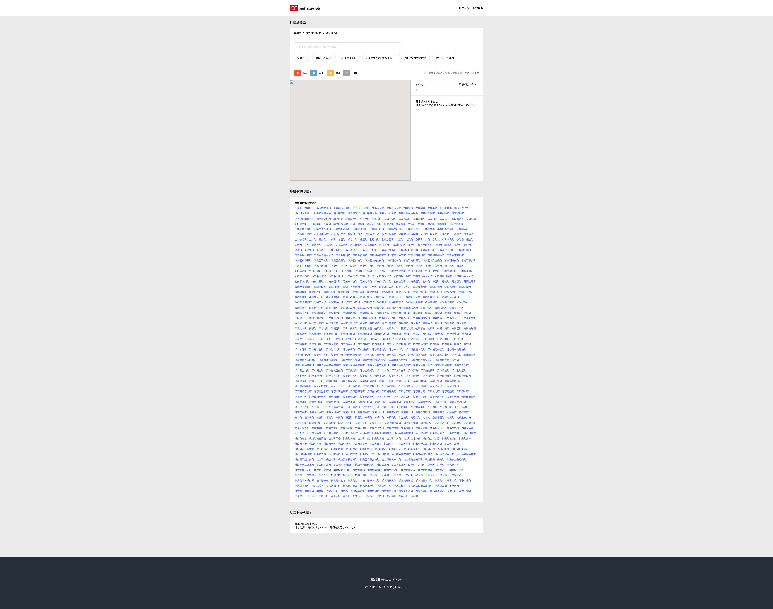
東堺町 (416, 333)
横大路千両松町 (370, 480)
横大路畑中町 (333, 485)
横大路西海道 (425, 469)
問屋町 (428, 312)
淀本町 (380, 496)
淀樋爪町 (369, 496)
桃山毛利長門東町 (364, 464)
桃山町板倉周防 (317, 438)
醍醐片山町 (373, 291)
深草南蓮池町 (461, 407)
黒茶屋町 (316, 244)
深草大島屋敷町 (443, 365)
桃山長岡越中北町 (444, 454)
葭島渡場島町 (437, 490)
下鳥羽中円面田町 (379, 255)
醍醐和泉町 (335, 286)
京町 (427, 239)
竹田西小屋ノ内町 (422, 276)
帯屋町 (351, 234)
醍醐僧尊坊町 (316, 307)
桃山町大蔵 (364, 438)
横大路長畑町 (302, 485)
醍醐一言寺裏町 (351, 286)
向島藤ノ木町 (437, 428)
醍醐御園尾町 (319, 312)
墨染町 (428, 265)
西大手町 (415, 323)
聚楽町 (390, 265)
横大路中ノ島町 (443, 480)
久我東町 (328, 244)
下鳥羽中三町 (398, 255)
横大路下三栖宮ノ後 (450, 475)
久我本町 (384, 244)
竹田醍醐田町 (449, 270)
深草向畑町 (349, 412)
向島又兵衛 (467, 428)
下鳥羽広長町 (338, 260)
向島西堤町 (361, 428)
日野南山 (447, 344)
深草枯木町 (383, 370)
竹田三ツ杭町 (350, 281)
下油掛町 (309, 250)
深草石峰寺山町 (303, 391)
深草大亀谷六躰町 (422, 365)
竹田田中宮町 (432, 270)
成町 (384, 323)
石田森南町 (315, 223)
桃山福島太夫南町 (434, 459)
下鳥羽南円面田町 (374, 260)
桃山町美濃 (351, 454)
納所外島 (338, 218)
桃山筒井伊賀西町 (401, 454)
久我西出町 (371, 244)
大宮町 (431, 223)
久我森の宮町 (398, 244)
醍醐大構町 (436, 286)
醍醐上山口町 (420, 291)
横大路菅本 (354, 480)
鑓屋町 (431, 464)
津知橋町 (418, 312)
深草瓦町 (413, 370)
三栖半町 (379, 417)
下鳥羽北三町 (427, 250)
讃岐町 (448, 244)
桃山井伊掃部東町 (403, 433)
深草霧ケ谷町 (350, 375)
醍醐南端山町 (367, 312)
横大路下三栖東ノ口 (426, 475)
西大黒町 (461, 323)
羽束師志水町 (348, 333)
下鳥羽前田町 (355, 260)
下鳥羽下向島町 (303, 208)
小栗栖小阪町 (377, 229)
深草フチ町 (368, 407)
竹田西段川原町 (443, 276)
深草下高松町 (403, 380)
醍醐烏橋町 (450, 291)
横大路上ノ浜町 (322, 469)
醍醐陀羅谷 (301, 307)
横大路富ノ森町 (423, 480)
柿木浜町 (381, 234)
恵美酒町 (389, 223)
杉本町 (419, 265)
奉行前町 (464, 412)
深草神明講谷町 (303, 386)
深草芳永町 (392, 412)
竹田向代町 (366, 281)
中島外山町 (405, 318)
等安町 (438, 312)
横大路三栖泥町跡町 (327, 490)
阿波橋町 (377, 218)
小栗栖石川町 (456, 223)
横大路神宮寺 (338, 480)
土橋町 (310, 318)
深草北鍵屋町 (459, 370)
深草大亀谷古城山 (408, 213)
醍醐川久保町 (466, 291)
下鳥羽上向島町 (387, 250)
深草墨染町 (453, 386)
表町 (360, 234)
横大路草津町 (374, 469)
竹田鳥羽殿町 (302, 276)
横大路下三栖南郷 (403, 475)
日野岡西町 (361, 339)
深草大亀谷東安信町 (421, 359)
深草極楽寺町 (444, 375)
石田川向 (432, 218)
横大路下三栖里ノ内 (330, 475)
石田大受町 (405, 218)
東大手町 (396, 333)
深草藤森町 (354, 407)
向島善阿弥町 (410, 422)
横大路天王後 (389, 480)
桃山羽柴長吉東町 (369, 459)
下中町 (334, 265)
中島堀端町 (470, 318)
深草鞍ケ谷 (366, 375)
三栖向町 (391, 417)
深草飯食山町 (379, 349)
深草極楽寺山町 (462, 375)
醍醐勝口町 (368, 302)
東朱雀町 (427, 333)
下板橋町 (321, 250)
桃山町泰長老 (360, 443)
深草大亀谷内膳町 (350, 359)
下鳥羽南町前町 (341, 208)
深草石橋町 (349, 349)
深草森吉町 (364, 412)
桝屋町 (349, 417)
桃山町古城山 (449, 438)
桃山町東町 (380, 449)
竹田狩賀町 (347, 270)
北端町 (399, 239)
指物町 (438, 244)
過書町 (402, 234)
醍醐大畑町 (465, 286)
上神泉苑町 (301, 239)
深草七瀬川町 (437, 396)
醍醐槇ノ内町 (456, 307)
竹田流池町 (400, 281)
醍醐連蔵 (396, 312)
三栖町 (368, 417)
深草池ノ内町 (333, 349)
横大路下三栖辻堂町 (380, 475)
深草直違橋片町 (370, 386)
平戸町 (457, 344)
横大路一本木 (454, 464)
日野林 (390, 344)
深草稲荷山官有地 (304, 218)
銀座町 (469, 239)
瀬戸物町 (449, 265)
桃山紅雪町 (421, 433)
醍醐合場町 (470, 281)
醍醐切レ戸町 (396, 297)
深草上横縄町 (367, 370)
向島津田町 (470, 422)
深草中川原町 (384, 396)
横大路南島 (354, 213)
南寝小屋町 (438, 417)
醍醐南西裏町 (350, 312)
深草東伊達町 (425, 401)
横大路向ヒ (373, 490)
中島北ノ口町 (369, 318)
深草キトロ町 (333, 375)
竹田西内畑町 (384, 276)
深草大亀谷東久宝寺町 (447, 359)
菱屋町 (349, 339)
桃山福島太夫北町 (391, 459)
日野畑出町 (378, 344)
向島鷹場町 (426, 422)
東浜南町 (466, 333)
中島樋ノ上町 (454, 318)
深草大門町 (434, 391)
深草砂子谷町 (437, 386)
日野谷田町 (458, 339)
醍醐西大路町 (348, 307)
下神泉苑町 (335, 250)
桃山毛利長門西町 (343, 464)
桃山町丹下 (390, 443)
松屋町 (358, 417)
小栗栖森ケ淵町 (303, 234)
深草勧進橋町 (427, 370)
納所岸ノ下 (392, 328)
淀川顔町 (299, 496)
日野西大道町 (331, 344)
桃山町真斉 (315, 443)
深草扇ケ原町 (427, 213)
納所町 (431, 328)
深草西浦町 (301, 401)
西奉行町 (324, 328)
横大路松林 (400, 485)
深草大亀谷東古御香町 (328, 365)
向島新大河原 (393, 208)
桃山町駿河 (344, 443)
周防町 (409, 265)
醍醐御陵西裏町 (450, 297)
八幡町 (440, 464)
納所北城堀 (407, 328)
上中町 (312, 239)
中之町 (344, 323)
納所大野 (379, 328)
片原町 (433, 234)
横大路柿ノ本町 (303, 469)
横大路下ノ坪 (456, 469)
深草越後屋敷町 (353, 354)
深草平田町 (441, 401)
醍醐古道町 (441, 307)
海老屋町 (401, 223)
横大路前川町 (384, 485)
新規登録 (478, 8)
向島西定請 (347, 428)
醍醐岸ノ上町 (316, 297)
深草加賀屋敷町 (334, 370)
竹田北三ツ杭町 (363, 270)
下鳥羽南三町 (393, 260)
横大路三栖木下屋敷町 (447, 485)
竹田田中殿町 (415, 270)
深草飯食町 (364, 349)
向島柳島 (420, 208)
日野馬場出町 (403, 344)
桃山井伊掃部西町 (381, 433)
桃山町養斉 (383, 454)
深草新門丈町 (321, 386)
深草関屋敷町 (321, 391)
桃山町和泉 (301, 438)
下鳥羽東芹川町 (455, 255)
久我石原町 (342, 244)
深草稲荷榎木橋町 (415, 349)
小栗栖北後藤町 (341, 229)
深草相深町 (301, 349)
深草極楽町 (301, 380)
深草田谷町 (419, 391)
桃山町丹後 (405, 443)
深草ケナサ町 (396, 375)
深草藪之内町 (323, 218)
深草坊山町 (446, 407)
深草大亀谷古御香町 (354, 365)
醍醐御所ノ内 (413, 297)
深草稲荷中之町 (303, 354)
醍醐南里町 (335, 312)
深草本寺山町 (418, 407)
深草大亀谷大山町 (439, 354)
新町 (372, 265)
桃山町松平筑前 (460, 449)
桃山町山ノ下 (367, 454)
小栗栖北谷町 (360, 229)
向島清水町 (330, 422)
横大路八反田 (350, 485)
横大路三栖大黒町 (304, 490)
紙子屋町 (468, 234)
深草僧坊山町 (389, 391)
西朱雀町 (449, 323)
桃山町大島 (378, 438)
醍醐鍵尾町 (344, 291)
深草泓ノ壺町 (302, 407)
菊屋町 (363, 239)
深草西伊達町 (333, 401)
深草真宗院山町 (452, 380)
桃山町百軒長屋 (322, 213)
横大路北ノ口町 (341, 469)
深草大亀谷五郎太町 (305, 359)
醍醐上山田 (436, 291)
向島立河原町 (442, 422)
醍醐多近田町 (447, 302)
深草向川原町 (333, 412)
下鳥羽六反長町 (303, 265)
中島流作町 (332, 323)
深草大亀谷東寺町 (304, 365)
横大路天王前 (406, 480)
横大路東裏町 (367, 485)
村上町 (344, 433)
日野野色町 (364, 344)
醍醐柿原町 (330, 291)
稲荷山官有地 (340, 223)
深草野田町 (380, 401)
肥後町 (339, 339)
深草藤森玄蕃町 (337, 407)
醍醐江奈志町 (420, 286)
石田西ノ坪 (458, 218)
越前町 (370, 223)
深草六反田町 (422, 412)
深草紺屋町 (429, 375)
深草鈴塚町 (421, 386)
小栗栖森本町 (321, 234)
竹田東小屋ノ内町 (463, 276)
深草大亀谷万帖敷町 (378, 365)
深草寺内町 (301, 396)
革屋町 (341, 239)
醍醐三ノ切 (320, 302)
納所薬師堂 (315, 333)
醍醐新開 (381, 302)
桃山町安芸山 (454, 433)
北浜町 (409, 239)
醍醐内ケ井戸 (403, 286)
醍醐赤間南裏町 (303, 286)
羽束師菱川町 (365, 333)
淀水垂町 (391, 496)
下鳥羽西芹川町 (416, 255)
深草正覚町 (436, 380)
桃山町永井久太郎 (304, 449)
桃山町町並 (443, 449)
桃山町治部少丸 (303, 213)
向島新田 (408, 208)
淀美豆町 (403, 496)
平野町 (467, 344)
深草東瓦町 (409, 401)
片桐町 (424, 234)
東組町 (407, 333)
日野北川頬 (388, 339)
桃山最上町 (383, 464)
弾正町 (407, 312)
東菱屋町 (299, 339)
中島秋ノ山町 (336, 318)
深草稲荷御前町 (436, 349)
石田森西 (471, 218)
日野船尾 (435, 344)
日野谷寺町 (301, 344)
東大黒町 (439, 333)
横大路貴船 (359, 469)
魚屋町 (361, 223)
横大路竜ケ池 (369, 213)
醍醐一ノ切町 (369, 286)
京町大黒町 (448, 239)
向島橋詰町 (407, 428)
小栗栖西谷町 (413, 229)
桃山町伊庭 (349, 438)
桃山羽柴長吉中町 (326, 459)
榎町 (379, 223)
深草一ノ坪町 (396, 349)
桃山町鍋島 (322, 449)
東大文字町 (453, 333)
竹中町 (426, 281)
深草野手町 (395, 401)
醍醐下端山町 (336, 302)
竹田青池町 (301, 270)
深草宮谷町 (301, 412)
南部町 (392, 323)
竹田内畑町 (315, 270)
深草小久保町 (413, 375)
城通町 (399, 265)
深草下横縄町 (420, 380)
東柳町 (329, 339)
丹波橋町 (456, 281)
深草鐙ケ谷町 (316, 349)
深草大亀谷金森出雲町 (464, 354)
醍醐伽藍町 (301, 297)
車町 (306, 244)
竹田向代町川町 (382, 281)
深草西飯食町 (468, 396)
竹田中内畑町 (319, 276)
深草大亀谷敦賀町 (328, 359)
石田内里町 (390, 218)
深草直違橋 (354, 386)
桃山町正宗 (429, 449)
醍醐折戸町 (315, 291)
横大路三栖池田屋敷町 (420, 485)
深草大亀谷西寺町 (398, 359)
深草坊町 (432, 407)
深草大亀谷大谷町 (418, 354)
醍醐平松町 (426, 307)
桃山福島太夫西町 (413, 459)
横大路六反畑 (389, 490)
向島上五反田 (464, 417)
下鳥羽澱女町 (468, 260)
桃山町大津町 (393, 438)
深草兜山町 (351, 370)
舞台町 (298, 417)
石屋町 (327, 223)
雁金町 (322, 239)
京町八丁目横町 (361, 208)
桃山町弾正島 (420, 443)
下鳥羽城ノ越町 (303, 255)
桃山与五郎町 (398, 464)
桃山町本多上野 (411, 449)
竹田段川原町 (466, 270)
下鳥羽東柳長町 (303, 260)
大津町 (421, 223)
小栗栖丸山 (429, 229)
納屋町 (363, 323)
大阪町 (411, 223)
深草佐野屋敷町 (349, 380)
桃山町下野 (301, 443)
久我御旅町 (356, 244)
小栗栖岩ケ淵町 (303, 229)
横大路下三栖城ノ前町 (355, 475)
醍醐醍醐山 (463, 302)
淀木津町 (311, 496)
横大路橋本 (318, 485)
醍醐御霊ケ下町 (431, 297)
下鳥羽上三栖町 (368, 250)
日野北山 (401, 339)
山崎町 (411, 464)
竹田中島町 (351, 276)
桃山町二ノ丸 (461, 208)
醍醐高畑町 (431, 302)
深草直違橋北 (389, 386)
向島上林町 (301, 422)
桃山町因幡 (335, 438)
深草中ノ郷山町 (402, 396)
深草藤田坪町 (319, 407)
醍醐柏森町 (359, 291)
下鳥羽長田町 (350, 250)
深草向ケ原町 (316, 412)
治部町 (380, 265)
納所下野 (420, 328)
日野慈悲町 (414, 339)
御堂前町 (403, 417)
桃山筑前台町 (437, 433)
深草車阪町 (380, 375)
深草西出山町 (365, 401)
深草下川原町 (386, 380)
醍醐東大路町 (410, 307)
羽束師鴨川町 (331, 333)
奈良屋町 (374, 323)
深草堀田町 (402, 407)
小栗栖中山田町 (394, 229)
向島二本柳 (392, 428)
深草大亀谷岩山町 (396, 354)
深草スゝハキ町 (387, 213)
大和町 (421, 464)
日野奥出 (374, 339)
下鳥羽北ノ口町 (445, 250)
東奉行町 (311, 339)
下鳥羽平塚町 (321, 260)
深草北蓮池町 (316, 375)
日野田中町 (443, 339)
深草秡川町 (458, 213)
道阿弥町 (299, 318)
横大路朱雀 (322, 480)
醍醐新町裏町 (396, 302)
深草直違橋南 (406, 386)
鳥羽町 (467, 312)
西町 (345, 328)
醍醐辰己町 (351, 218)
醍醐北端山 (366, 297)
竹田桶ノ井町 (331, 270)
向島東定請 (421, 428)
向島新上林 (376, 422)
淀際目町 (324, 496)
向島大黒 (456, 422)
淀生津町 (357, 496)
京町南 (460, 239)
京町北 (436, 239)
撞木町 (344, 265)
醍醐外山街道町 (414, 302)
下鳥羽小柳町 (464, 250)
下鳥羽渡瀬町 (321, 265)
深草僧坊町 (373, 391)
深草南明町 (453, 396)
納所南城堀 (470, 328)
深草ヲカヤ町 (461, 365)
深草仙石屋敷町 (339, 391)
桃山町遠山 (436, 443)
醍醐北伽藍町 (333, 297)
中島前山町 (301, 323)
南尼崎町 (415, 417)
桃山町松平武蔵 (303, 454)
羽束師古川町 (381, 333)
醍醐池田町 (320, 286)
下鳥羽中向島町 (322, 208)
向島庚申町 (315, 422)
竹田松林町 (318, 281)
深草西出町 (349, 401)
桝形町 (339, 417)
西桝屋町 (336, 328)
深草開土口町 (302, 370)
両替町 (414, 496)
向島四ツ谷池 (314, 433)
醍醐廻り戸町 (302, 312)
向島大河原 (378, 208)
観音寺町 (353, 239)
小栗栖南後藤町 (445, 229)
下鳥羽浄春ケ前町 (323, 255)
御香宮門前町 (425, 244)
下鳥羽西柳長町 (436, 255)
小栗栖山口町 (338, 234)
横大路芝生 (441, 469)
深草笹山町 (332, 380)
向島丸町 (299, 433)
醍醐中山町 (332, 307)
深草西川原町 (316, 401)
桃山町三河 (320, 454)
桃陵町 (448, 312)
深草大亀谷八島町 (401, 365)
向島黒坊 (432, 208)
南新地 (426, 417)
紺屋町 (411, 244)
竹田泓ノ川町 (302, 281)
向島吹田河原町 (392, 422)
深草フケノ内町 (457, 401)
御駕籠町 (442, 223)
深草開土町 (318, 370)
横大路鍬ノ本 (408, 469)
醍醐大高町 (450, 286)
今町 (352, 223)
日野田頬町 (429, 339)
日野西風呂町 (348, 344)
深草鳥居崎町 (367, 396)
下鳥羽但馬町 (360, 255)
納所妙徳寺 (301, 333)
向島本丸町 (453, 428)
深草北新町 (301, 375)
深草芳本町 (407, 412)
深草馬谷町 (337, 354)
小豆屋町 (365, 218)
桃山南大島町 (323, 464)
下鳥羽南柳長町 (411, 260)
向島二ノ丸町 (377, 428)
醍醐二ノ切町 (365, 307)
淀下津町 (336, 496)
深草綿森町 (438, 412)
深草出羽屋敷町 (317, 396)
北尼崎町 (374, 239)
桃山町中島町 (451, 443)
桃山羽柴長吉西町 (348, 459)
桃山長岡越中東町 (466, 454)
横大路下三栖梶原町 (305, 475)
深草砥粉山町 (350, 396)
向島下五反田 (345, 422)
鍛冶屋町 (413, 234)
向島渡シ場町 (331, 433)
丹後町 (445, 281)
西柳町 (354, 328)
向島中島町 (318, 428)
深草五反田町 (316, 380)
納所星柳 (456, 328)
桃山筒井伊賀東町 (422, 454)
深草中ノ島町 (420, 396)
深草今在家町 (321, 354)
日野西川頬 (315, 344)
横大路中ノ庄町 (462, 480)
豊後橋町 (309, 417)
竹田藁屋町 (414, 281)
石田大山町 (419, 218)
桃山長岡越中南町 (304, 459)
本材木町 (365, 433)
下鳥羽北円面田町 (408, 250)
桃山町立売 (376, 443)
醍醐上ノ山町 (386, 286)
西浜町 (312, 328)
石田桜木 (444, 218)
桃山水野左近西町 (456, 459)
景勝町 (392, 234)
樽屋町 (436, 281)
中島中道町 (438, 318)
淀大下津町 (465, 490)
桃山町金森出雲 (431, 438)
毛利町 (354, 433)
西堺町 (438, 323)
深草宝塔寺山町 (385, 407)
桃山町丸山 (446, 208)
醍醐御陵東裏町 (303, 302)
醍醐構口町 (388, 291)
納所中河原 (443, 328)
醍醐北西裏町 (350, 297)
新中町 (363, 265)
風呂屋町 (452, 412)
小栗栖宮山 (463, 229)
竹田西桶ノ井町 (402, 276)
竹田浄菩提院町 (397, 270)
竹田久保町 (380, 270)
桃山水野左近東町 (304, 464)
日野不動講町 (420, 344)
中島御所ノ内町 (387, 318)
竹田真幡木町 (333, 281)
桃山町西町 (351, 449)
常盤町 (457, 312)
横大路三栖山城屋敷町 (353, 490)
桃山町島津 (465, 438)
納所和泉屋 (366, 328)
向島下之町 (361, 422)
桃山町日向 (395, 449)
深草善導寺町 (357, 391)
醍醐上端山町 (403, 291)
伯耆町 (320, 417)
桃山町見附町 (336, 454)
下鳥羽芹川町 (343, 255)
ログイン (464, 8)
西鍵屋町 (427, 323)
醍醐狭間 (379, 307)
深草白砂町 (443, 213)
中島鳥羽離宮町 (421, 318)
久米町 (298, 244)
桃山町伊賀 (470, 433)
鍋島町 (354, 323)
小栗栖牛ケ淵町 (322, 229)
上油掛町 (444, 234)
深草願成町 (443, 370)
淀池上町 (452, 490)
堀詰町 (329, 417)
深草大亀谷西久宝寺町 (374, 359)
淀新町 (346, 496)
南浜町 (450, 417)
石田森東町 (301, 223)
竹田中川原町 (336, 276)
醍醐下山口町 (352, 302)
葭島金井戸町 (406, 490)
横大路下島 (339, 213)
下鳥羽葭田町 (451, 260)
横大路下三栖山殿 (304, 480)
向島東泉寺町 (302, 428)
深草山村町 (378, 412)
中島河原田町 (352, 318)
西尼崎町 (403, 323)
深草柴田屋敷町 (368, 380)
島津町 (467, 244)
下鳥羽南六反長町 (432, 260)
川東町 (332, 239)
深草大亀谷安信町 (374, 354)
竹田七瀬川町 (367, 276)
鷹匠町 (460, 265)
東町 (321, 339)
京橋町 (419, 239)
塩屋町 (457, 244)
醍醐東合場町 (393, 307)
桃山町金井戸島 (411, 438)
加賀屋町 (369, 234)
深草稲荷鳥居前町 (456, 349)
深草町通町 (448, 391)
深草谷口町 (405, 391)
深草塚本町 (463, 391)
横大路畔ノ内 (391, 469)
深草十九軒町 (338, 386)
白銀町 (354, 265)
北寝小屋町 (388, 239)
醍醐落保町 (301, 291)
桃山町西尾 (337, 449)
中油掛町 (321, 318)
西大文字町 (301, 328)
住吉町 (438, 265)
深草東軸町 (335, 396)
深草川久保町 (398, 370)
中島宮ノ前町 (316, 323)
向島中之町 (332, 428)
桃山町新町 (330, 443)
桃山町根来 (366, 449)
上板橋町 (456, 234)
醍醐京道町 (380, 297)
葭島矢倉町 (421, 490)
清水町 (298, 250)
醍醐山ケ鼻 (383, 312)
